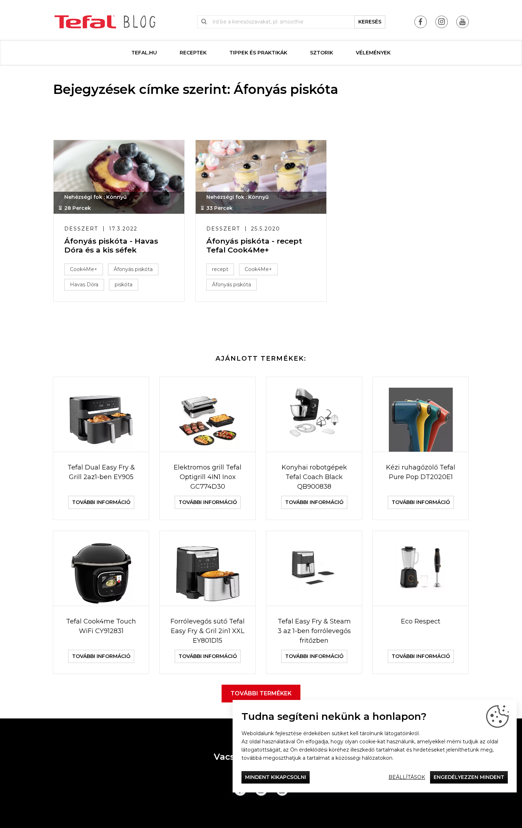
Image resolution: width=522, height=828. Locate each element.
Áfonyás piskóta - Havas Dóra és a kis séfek (111, 245)
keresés (369, 21)
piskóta (123, 284)
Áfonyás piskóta (133, 269)
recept (220, 269)
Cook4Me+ (83, 269)
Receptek (193, 52)
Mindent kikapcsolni (275, 777)
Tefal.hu (144, 52)
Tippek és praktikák (258, 52)
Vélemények (373, 52)
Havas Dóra (84, 284)
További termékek (261, 693)
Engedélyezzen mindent (469, 777)
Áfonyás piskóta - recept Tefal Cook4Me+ (254, 245)
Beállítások (406, 777)
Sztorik (321, 52)
